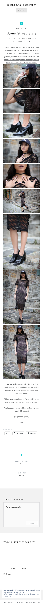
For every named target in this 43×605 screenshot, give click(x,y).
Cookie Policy (7, 596)
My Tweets (7, 574)
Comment (31, 523)
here (36, 402)
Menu (22, 10)
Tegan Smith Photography (21, 4)
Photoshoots (21, 28)
